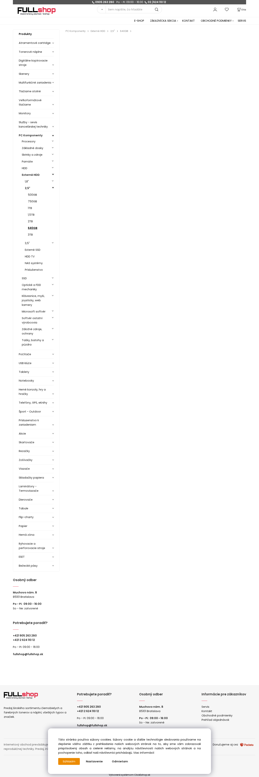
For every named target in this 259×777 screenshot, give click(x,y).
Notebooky (26, 381)
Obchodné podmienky (217, 715)
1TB (30, 208)
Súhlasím (69, 761)
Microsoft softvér (34, 311)
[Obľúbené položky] (227, 9)
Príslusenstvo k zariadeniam (29, 422)
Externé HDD (31, 175)
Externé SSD (32, 250)
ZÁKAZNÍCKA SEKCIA (163, 21)
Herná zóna (26, 535)
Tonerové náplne (30, 52)
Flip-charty (26, 517)
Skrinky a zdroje (32, 155)
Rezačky (24, 451)
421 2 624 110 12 (25, 640)
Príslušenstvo (34, 270)
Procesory (28, 141)
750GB (32, 201)
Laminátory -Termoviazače (28, 488)
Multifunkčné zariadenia (35, 82)
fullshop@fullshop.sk (28, 654)
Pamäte (27, 161)
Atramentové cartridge (35, 43)
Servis (205, 707)
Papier (23, 526)
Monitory (25, 113)
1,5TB (31, 215)
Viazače (24, 469)
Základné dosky (32, 148)
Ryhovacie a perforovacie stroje (32, 546)
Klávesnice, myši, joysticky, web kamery (33, 300)
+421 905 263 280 (25, 635)
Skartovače (26, 442)
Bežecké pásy (28, 566)
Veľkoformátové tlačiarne (30, 102)
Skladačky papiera (31, 478)
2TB (30, 221)
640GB (32, 228)
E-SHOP (139, 21)
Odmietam (120, 761)
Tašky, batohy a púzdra (33, 342)
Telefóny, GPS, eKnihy (33, 403)
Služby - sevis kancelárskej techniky (33, 124)
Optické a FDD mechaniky (31, 287)
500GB (32, 195)
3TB (30, 235)
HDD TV (30, 256)
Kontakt (207, 711)
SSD (24, 278)
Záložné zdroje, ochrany (32, 331)
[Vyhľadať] (101, 9)
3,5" (27, 243)
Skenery (24, 74)
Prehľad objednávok (215, 720)
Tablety (24, 372)
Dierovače (26, 500)
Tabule (23, 508)
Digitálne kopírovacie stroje (33, 63)
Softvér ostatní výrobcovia (32, 320)
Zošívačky (25, 460)
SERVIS (242, 21)
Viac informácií (143, 753)
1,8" (27, 181)
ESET (22, 557)
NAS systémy (34, 263)
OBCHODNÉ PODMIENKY (216, 21)
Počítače (25, 354)
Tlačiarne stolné (30, 91)
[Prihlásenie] (215, 9)
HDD (24, 168)
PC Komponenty (31, 135)
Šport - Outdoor (30, 411)
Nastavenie (94, 761)
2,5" (27, 188)
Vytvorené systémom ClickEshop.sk (129, 774)
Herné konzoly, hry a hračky (32, 392)
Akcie (22, 433)
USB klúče (25, 363)
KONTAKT (188, 21)
